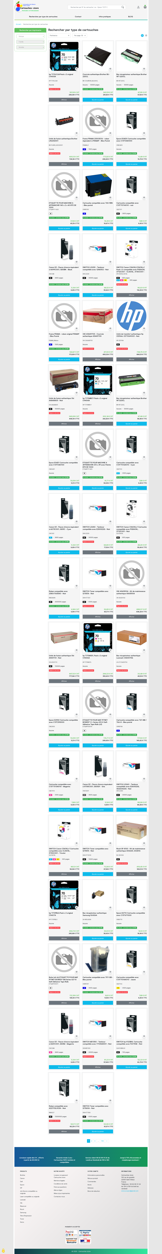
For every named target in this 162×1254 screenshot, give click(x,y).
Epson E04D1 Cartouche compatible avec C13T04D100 (63, 464)
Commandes (92, 1181)
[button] (145, 7)
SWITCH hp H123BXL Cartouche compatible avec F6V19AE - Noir (129, 1043)
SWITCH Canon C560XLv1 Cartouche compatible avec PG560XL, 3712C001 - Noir (131, 529)
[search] (123, 7)
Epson (22, 1185)
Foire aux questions (60, 1187)
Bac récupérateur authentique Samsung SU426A (94, 914)
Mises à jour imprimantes (62, 1193)
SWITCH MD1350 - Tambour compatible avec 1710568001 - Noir (97, 1043)
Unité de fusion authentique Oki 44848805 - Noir (61, 399)
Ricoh (22, 1209)
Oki (21, 1203)
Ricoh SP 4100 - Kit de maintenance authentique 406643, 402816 (130, 850)
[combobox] (30, 36)
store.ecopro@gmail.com (129, 1191)
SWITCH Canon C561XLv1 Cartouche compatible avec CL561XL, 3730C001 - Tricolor (64, 851)
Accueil (18, 24)
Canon (22, 1178)
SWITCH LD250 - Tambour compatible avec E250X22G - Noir (96, 528)
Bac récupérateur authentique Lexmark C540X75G (128, 657)
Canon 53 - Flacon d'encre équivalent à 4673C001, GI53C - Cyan (64, 528)
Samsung (23, 1212)
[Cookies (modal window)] (3, 1251)
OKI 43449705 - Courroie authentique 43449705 (93, 335)
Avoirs (90, 1185)
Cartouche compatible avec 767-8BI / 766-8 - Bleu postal (131, 721)
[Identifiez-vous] (138, 7)
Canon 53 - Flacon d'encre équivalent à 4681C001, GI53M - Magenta (64, 1043)
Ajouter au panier (98, 100)
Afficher (64, 100)
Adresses (90, 1188)
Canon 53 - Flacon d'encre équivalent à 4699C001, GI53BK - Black (64, 268)
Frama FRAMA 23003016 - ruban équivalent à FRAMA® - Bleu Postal (96, 140)
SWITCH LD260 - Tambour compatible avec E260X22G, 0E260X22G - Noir (127, 786)
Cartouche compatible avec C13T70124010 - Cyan (127, 464)
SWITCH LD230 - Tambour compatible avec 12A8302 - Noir (96, 268)
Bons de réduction (94, 1191)
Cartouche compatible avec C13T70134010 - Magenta (60, 785)
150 (102, 1141)
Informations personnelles (96, 1175)
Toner (22, 1219)
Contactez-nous (59, 1196)
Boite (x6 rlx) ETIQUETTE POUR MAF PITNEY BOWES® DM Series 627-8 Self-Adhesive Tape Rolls (63, 979)
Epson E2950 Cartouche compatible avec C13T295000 (63, 721)
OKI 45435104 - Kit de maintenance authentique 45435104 (130, 592)
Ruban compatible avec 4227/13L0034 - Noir (58, 1107)
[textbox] (29, 36)
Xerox (22, 1222)
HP (21, 1188)
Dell (21, 1181)
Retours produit (93, 1178)
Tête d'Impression (26, 1216)
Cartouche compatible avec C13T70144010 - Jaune (127, 978)
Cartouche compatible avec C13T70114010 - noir (127, 204)
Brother (22, 1175)
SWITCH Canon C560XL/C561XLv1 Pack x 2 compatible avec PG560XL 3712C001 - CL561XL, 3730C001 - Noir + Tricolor (130, 270)
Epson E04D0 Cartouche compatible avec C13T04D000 (131, 140)
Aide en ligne (58, 1190)
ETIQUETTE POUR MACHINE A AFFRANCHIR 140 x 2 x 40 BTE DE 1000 (62, 205)
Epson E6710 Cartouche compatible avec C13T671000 (130, 914)
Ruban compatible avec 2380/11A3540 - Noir (58, 592)
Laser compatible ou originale (29, 1196)
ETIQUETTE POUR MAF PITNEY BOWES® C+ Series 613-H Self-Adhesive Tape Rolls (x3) (95, 722)
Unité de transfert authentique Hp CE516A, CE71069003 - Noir (129, 335)
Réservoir (23, 1206)
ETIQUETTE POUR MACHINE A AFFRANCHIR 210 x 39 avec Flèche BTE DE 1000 (97, 465)
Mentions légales (59, 1181)
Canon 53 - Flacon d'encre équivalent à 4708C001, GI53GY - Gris (97, 785)
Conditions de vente (60, 1184)
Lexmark (23, 1200)
